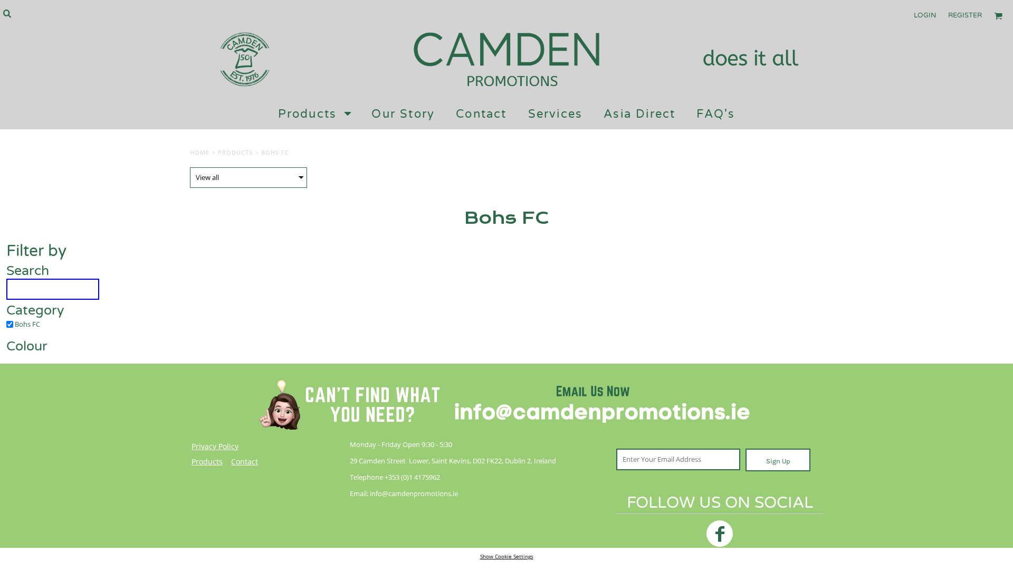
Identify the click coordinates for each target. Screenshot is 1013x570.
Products (235, 152)
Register (965, 15)
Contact (244, 462)
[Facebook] (719, 533)
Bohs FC (27, 324)
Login (925, 15)
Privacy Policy (215, 446)
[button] (7, 13)
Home (199, 152)
